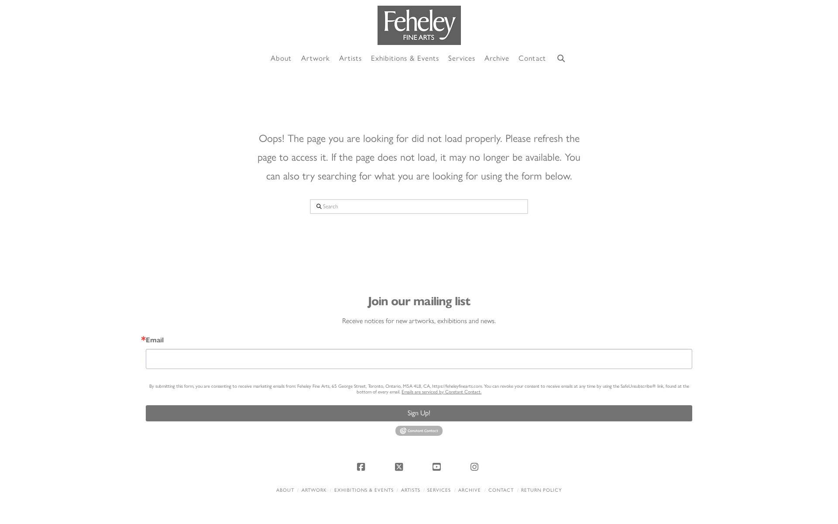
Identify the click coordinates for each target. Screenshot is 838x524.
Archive (469, 490)
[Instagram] (476, 467)
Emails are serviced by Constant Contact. (441, 392)
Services (439, 490)
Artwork (314, 490)
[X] (400, 467)
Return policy (541, 490)
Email (155, 340)
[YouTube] (438, 467)
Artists (410, 490)
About (285, 490)
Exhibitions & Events (364, 490)
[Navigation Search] (561, 58)
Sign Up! (419, 413)
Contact (501, 490)
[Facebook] (362, 467)
